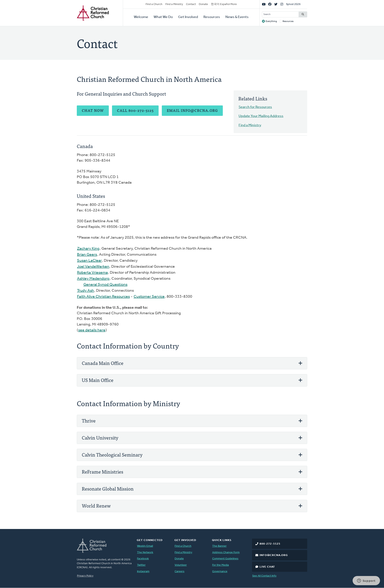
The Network (145, 552)
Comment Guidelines (225, 558)
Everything (271, 21)
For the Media (220, 565)
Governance (219, 571)
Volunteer (181, 565)
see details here (91, 330)
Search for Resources (255, 107)
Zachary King (88, 249)
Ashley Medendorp (93, 279)
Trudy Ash (85, 291)
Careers (179, 571)
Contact (191, 4)
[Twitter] (276, 4)
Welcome (141, 17)
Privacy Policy (85, 575)
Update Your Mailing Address (261, 116)
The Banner (219, 546)
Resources (211, 17)
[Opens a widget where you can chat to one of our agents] (366, 581)
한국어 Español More (224, 4)
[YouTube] (264, 4)
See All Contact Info (264, 575)
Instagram (143, 571)
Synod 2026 (293, 4)
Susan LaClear (89, 261)
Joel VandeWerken (93, 267)
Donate (203, 4)
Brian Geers (87, 255)
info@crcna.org (274, 555)
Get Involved (188, 17)
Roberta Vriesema (92, 273)
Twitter (141, 565)
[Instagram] (282, 4)
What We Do (163, 17)
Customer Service (149, 297)
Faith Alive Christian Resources (103, 297)
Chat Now (93, 110)
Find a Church (154, 4)
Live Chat (267, 566)
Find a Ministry (174, 4)
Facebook (143, 558)
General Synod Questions (105, 285)
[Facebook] (270, 4)
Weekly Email (145, 546)
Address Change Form (226, 552)
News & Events (237, 17)
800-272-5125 (270, 543)
